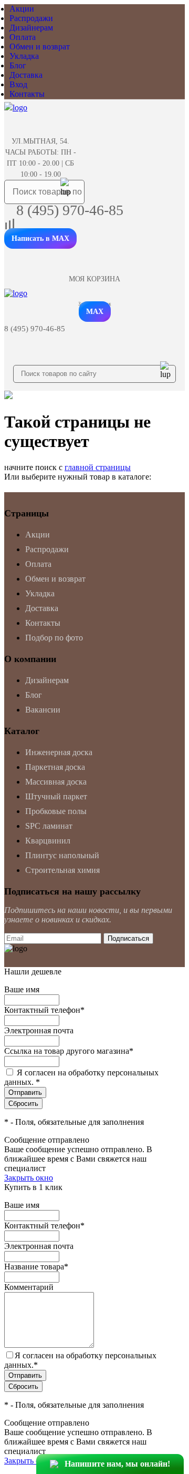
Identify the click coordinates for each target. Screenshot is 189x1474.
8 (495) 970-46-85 (69, 210)
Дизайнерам (31, 27)
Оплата (22, 37)
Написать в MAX (40, 238)
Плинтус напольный (62, 855)
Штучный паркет (56, 796)
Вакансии (42, 709)
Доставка (26, 74)
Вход (18, 84)
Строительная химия (62, 870)
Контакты (27, 93)
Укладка (24, 56)
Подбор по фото (54, 637)
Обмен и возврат (39, 46)
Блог (17, 65)
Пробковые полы (56, 811)
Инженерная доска (58, 752)
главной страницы (98, 467)
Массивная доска (56, 781)
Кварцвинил (47, 840)
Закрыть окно (28, 1177)
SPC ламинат (48, 825)
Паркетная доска (55, 767)
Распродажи (31, 18)
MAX (94, 312)
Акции (21, 8)
